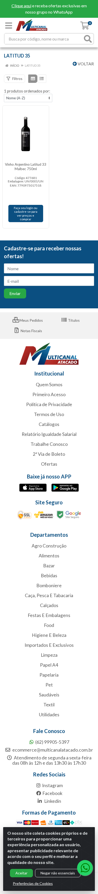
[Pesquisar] (87, 39)
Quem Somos (49, 384)
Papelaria (49, 675)
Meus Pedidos (31, 320)
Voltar (85, 63)
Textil (49, 704)
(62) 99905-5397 (52, 742)
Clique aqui (21, 5)
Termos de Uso (49, 414)
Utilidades (49, 714)
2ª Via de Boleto (49, 454)
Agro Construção (49, 546)
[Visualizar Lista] (41, 78)
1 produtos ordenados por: (27, 91)
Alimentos (49, 555)
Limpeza (49, 655)
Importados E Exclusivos (49, 645)
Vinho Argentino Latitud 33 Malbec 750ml (25, 166)
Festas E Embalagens (49, 615)
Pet (49, 685)
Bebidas (49, 575)
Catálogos (49, 424)
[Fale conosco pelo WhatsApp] (85, 868)
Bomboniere (49, 585)
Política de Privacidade (49, 404)
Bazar (49, 565)
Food (49, 625)
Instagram (52, 785)
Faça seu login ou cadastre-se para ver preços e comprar (25, 213)
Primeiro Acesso (49, 394)
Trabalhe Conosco (49, 444)
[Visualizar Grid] (32, 78)
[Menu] (8, 25)
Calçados (49, 605)
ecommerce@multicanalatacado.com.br (52, 750)
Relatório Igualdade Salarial (49, 434)
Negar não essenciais (58, 873)
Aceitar (21, 873)
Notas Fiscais (31, 330)
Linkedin (52, 801)
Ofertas (49, 464)
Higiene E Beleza (49, 635)
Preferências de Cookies (33, 883)
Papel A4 (49, 665)
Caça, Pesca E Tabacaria (49, 595)
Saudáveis (49, 694)
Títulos (73, 320)
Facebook (52, 793)
